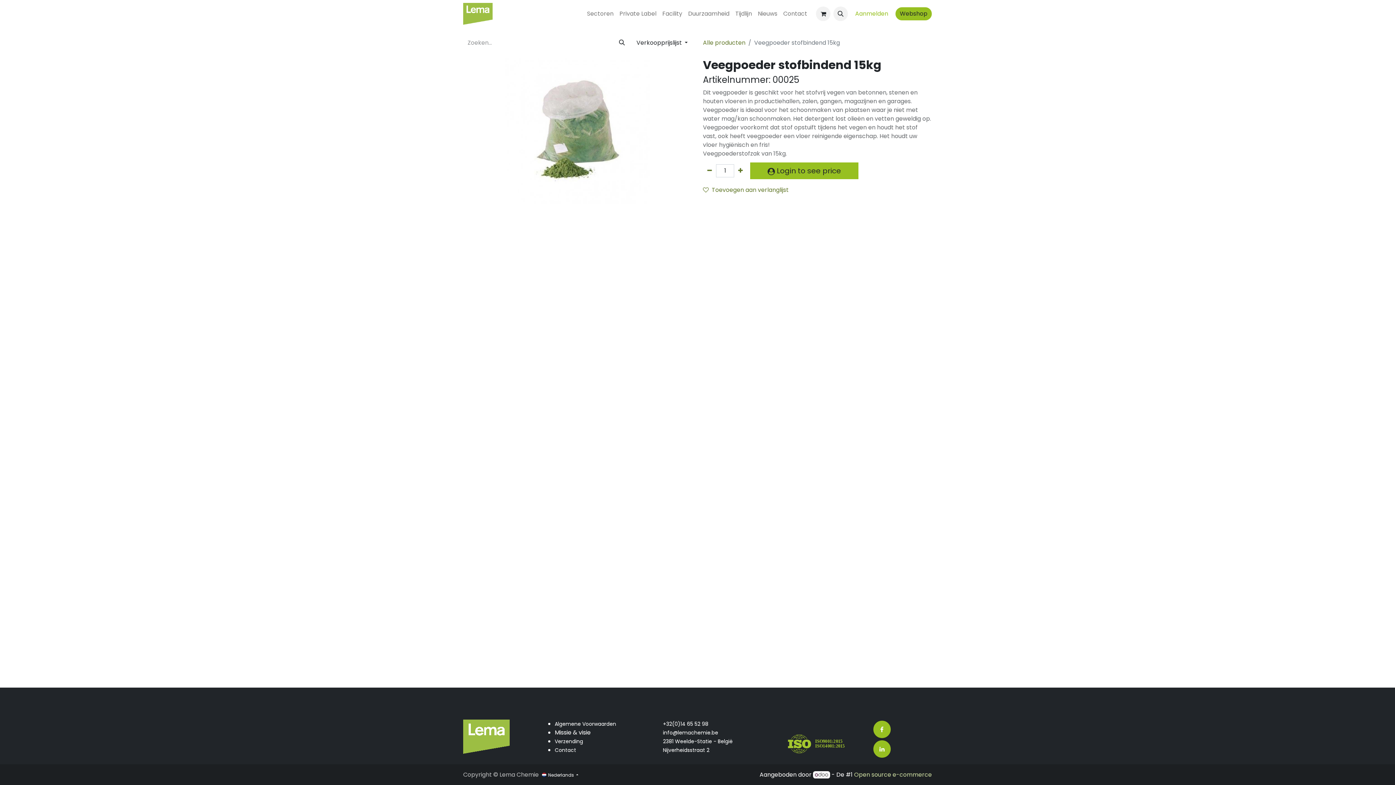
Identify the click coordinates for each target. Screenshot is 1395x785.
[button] (840, 14)
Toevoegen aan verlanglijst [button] (750, 190)
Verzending (569, 741)
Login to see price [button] (808, 171)
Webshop (913, 13)
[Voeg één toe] (740, 170)
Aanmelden (871, 13)
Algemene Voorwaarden (585, 724)
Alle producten (724, 43)
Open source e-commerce (893, 774)
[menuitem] (600, 14)
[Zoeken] (622, 42)
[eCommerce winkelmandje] (823, 14)
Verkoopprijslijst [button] (659, 43)
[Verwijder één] (709, 170)
